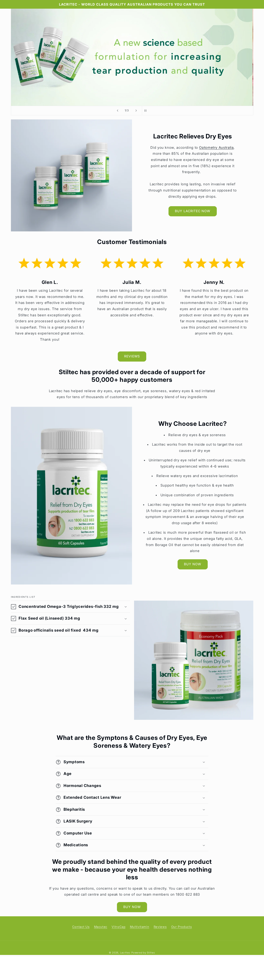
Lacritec (125, 952)
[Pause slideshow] (146, 110)
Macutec (100, 927)
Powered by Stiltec (143, 952)
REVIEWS (132, 356)
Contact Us (81, 927)
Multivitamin (139, 927)
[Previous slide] (117, 110)
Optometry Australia (216, 147)
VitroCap (118, 927)
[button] (70, 607)
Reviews (160, 927)
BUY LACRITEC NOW (192, 211)
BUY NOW (192, 564)
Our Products (181, 927)
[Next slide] (136, 110)
